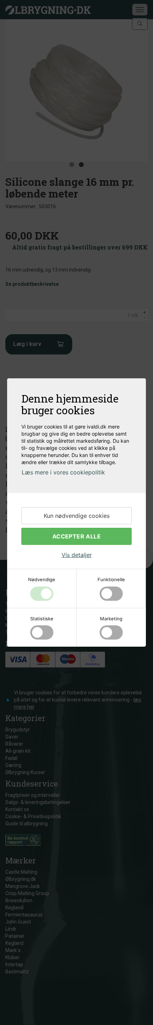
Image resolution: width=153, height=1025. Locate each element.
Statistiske (41, 618)
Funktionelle (111, 579)
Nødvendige (41, 579)
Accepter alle (76, 536)
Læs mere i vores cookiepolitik (63, 472)
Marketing (111, 618)
